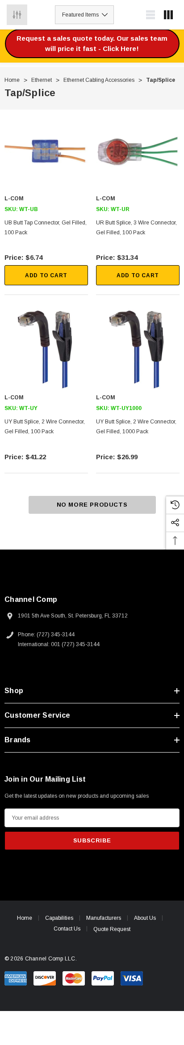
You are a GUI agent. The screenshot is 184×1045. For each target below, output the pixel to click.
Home (24, 918)
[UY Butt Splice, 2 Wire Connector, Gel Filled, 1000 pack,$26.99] (138, 350)
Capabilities (59, 918)
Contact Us (67, 929)
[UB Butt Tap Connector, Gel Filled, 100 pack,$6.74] (46, 151)
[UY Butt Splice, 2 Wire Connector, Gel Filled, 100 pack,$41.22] (46, 350)
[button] (92, 43)
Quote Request (111, 929)
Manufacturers (103, 918)
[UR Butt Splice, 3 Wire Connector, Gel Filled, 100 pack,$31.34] (138, 151)
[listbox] (84, 14)
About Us (145, 918)
